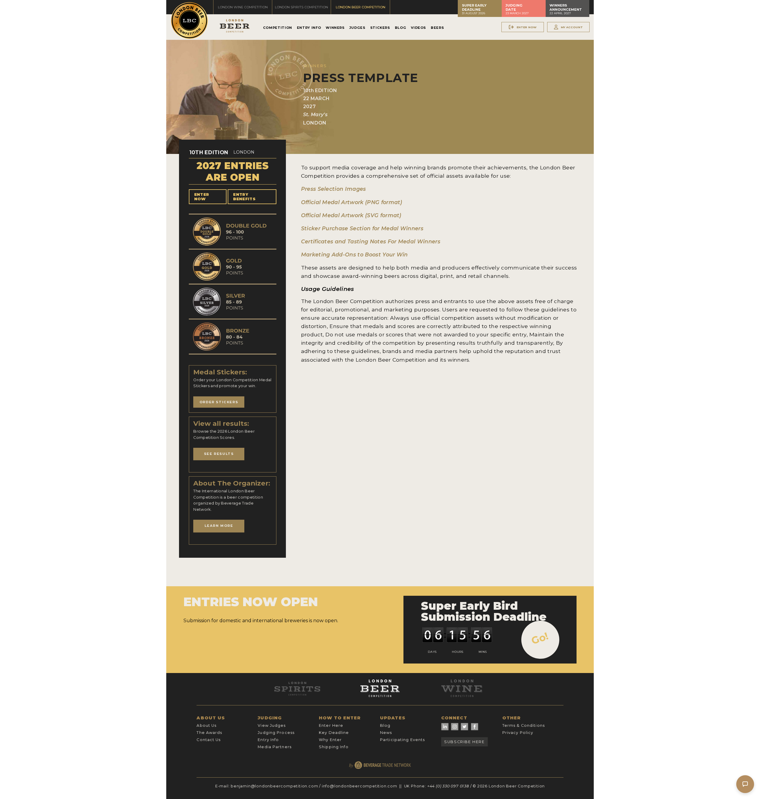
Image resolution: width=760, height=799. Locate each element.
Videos (418, 28)
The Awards (209, 732)
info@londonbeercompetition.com (359, 786)
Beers (437, 28)
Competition (277, 28)
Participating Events (402, 739)
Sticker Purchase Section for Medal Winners (362, 228)
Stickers (380, 28)
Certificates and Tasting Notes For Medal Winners (370, 241)
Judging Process (276, 732)
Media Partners (275, 747)
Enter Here (331, 725)
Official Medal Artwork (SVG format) (351, 215)
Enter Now (201, 196)
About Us (206, 725)
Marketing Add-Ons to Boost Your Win (354, 254)
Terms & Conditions (523, 725)
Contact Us (209, 739)
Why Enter (330, 739)
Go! (540, 638)
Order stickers (219, 402)
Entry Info (309, 28)
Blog (400, 28)
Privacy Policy (517, 732)
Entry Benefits (244, 196)
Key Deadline (334, 732)
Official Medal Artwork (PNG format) (351, 202)
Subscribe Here (464, 742)
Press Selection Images (333, 189)
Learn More (219, 526)
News (386, 732)
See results (219, 454)
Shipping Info (334, 747)
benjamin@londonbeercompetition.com (274, 786)
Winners (335, 28)
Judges (357, 28)
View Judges (272, 725)
